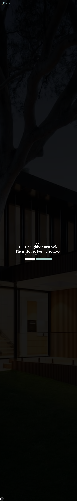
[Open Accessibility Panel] (2, 499)
